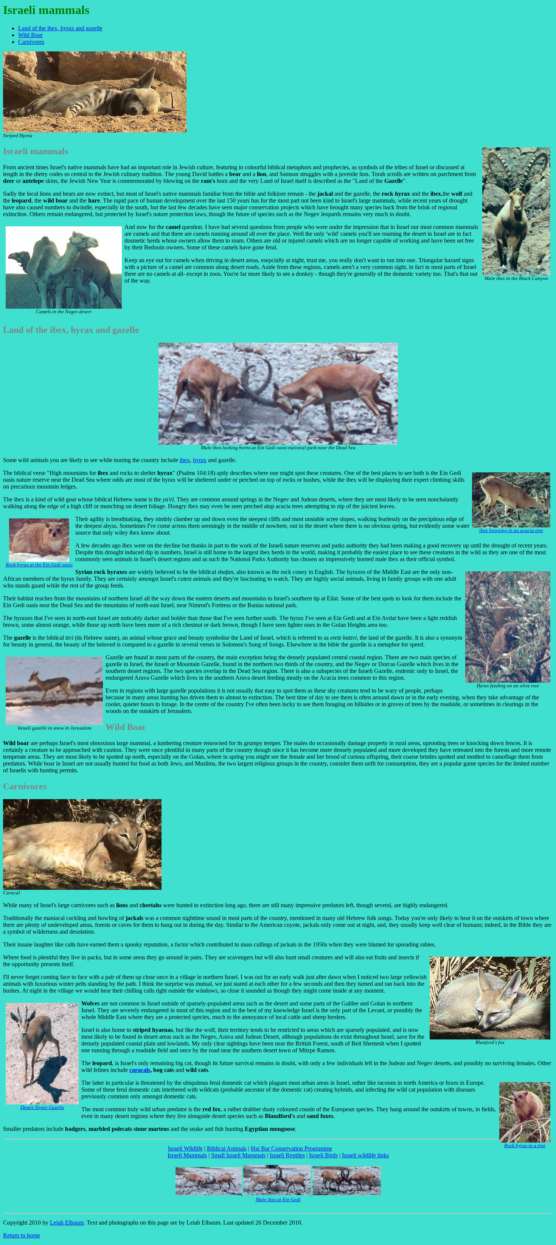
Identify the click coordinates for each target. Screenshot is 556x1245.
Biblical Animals (227, 1148)
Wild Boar (30, 35)
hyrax (200, 460)
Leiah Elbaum (67, 1222)
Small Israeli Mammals (238, 1155)
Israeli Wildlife (185, 1148)
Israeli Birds (323, 1155)
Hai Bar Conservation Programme (291, 1148)
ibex (185, 460)
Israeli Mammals (187, 1155)
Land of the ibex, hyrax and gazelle (60, 28)
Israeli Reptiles (287, 1155)
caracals (139, 1070)
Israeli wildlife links (365, 1155)
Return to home (21, 1235)
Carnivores (31, 42)
